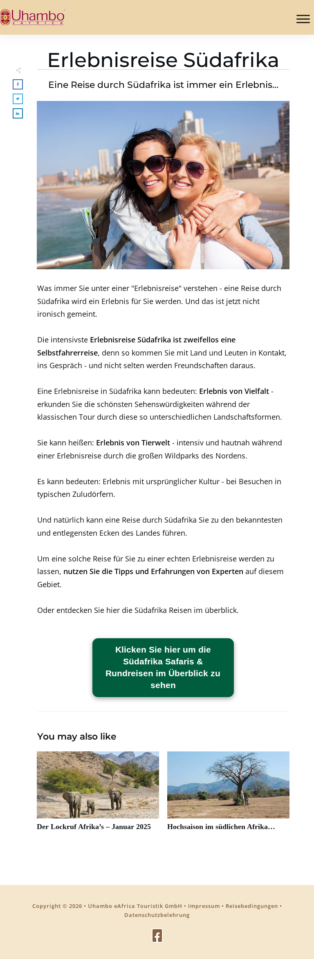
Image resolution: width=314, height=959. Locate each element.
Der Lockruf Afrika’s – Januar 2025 (98, 795)
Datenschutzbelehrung (157, 915)
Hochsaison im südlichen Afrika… (228, 795)
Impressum (204, 906)
